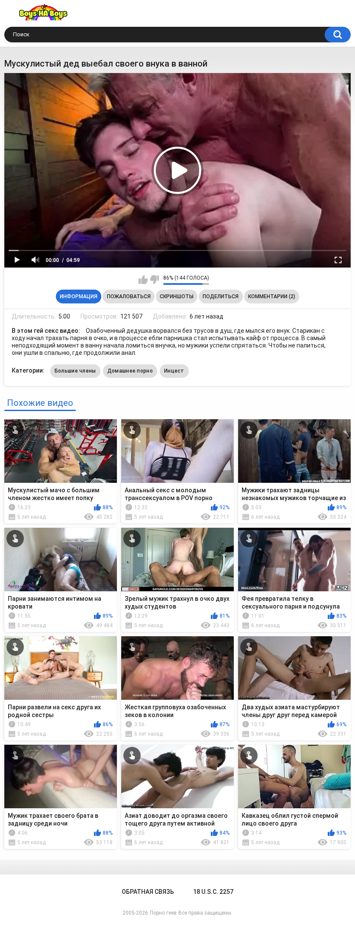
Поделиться (221, 296)
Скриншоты (177, 296)
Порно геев (163, 913)
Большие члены (75, 371)
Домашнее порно (130, 371)
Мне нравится (143, 279)
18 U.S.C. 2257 (213, 891)
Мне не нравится (154, 279)
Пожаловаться (129, 296)
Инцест (174, 371)
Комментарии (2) (271, 296)
